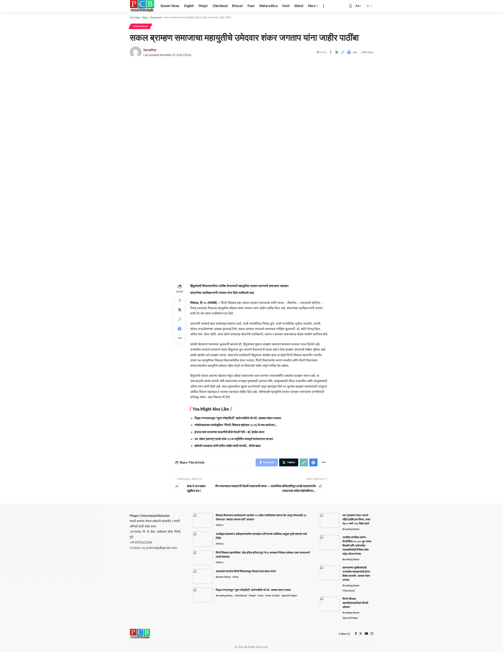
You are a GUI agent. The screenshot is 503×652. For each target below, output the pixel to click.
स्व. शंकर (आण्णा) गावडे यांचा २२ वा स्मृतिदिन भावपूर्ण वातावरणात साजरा (234, 439)
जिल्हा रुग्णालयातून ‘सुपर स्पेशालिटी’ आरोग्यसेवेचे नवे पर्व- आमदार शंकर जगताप (238, 418)
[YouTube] (366, 634)
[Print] (349, 52)
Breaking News (224, 595)
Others (219, 524)
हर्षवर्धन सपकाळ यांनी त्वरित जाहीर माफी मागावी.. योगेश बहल (228, 446)
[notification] (350, 6)
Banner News (223, 576)
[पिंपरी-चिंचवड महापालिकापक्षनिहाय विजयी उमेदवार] (330, 604)
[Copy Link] (342, 52)
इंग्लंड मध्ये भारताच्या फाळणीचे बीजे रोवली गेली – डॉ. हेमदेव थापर (229, 432)
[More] (355, 52)
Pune (235, 576)
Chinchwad (140, 26)
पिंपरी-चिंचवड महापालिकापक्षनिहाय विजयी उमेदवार (355, 603)
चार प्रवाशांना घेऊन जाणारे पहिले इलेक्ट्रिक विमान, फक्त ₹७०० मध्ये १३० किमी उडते (356, 519)
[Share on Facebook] (330, 52)
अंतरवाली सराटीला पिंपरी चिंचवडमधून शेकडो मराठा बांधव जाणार (246, 571)
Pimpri (252, 595)
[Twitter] (360, 634)
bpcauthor (150, 49)
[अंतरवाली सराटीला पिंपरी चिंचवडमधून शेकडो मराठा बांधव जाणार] (203, 576)
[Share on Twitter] (336, 52)
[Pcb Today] (142, 6)
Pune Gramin (272, 595)
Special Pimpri (289, 595)
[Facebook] (356, 634)
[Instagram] (372, 634)
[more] (323, 6)
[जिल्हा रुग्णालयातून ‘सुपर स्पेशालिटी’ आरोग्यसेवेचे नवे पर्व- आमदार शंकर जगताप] (203, 595)
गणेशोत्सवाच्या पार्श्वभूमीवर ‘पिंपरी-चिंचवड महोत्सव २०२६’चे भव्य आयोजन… (236, 425)
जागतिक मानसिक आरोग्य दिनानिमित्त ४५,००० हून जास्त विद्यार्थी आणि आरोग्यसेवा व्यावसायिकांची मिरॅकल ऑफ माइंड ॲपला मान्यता (356, 545)
